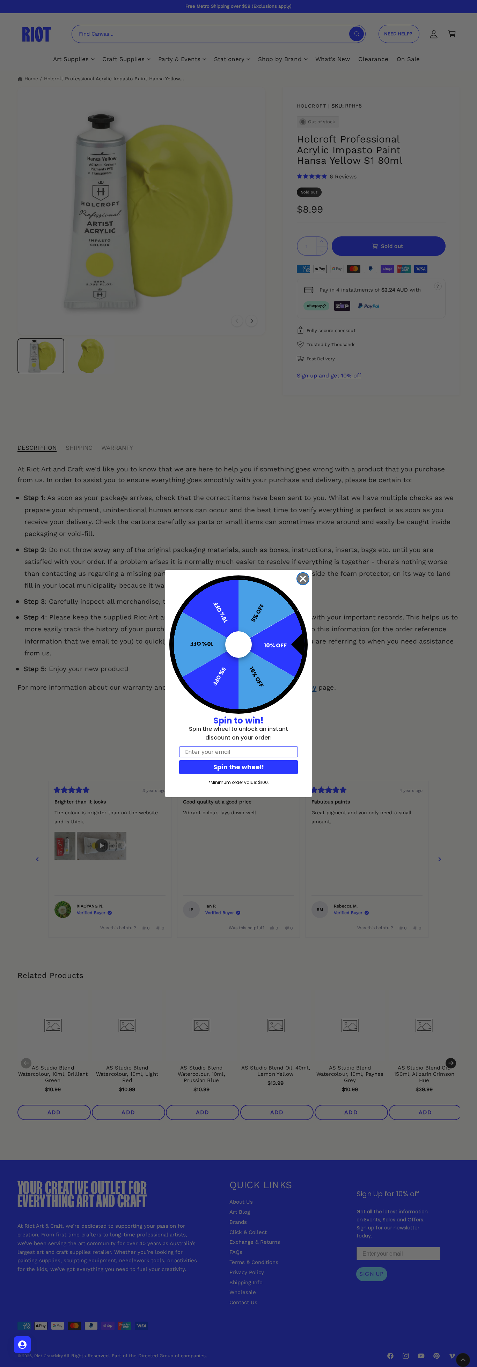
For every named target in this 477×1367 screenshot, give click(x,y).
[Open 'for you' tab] (22, 1344)
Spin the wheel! (238, 767)
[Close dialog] (303, 579)
